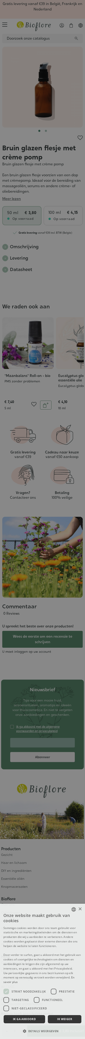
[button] (42, 1031)
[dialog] (42, 971)
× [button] (80, 909)
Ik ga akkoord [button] (24, 1019)
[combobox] (73, 909)
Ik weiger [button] (64, 1019)
